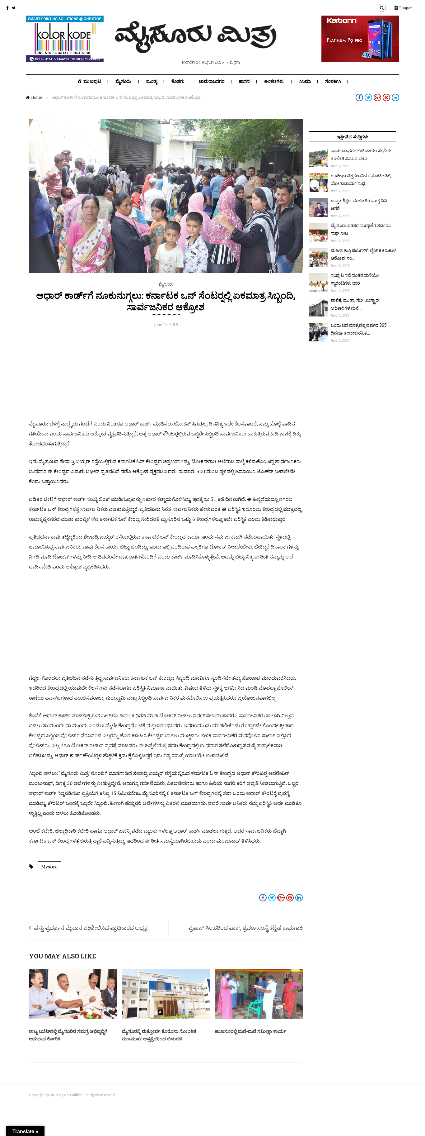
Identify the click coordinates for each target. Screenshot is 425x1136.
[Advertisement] (166, 375)
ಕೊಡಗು (177, 81)
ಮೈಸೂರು (123, 81)
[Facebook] (7, 8)
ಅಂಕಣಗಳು (274, 81)
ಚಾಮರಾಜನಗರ (212, 81)
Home (36, 97)
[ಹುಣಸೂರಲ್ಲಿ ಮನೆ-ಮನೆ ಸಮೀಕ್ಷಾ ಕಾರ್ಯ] (259, 1017)
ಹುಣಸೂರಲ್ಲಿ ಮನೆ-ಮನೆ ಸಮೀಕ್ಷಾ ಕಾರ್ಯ (250, 1031)
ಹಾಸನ (244, 81)
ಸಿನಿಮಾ (305, 81)
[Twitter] (14, 8)
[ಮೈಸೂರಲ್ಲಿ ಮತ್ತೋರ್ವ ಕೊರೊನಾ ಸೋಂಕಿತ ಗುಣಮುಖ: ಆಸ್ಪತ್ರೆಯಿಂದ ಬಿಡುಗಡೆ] (166, 1017)
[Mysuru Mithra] (197, 46)
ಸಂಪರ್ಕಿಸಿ (333, 81)
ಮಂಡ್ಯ (151, 81)
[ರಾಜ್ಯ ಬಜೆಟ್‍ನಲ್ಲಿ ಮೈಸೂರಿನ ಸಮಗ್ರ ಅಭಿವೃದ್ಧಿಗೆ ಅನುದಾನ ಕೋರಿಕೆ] (73, 1017)
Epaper (405, 8)
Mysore (49, 866)
